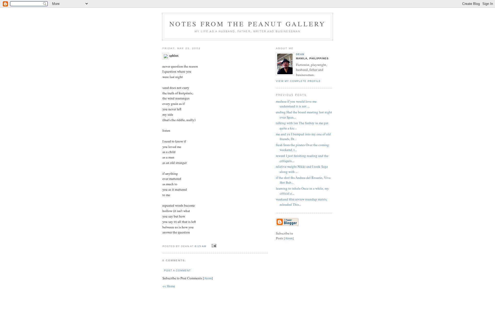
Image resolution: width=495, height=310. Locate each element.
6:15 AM (201, 246)
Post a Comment (177, 270)
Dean (300, 54)
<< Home (168, 286)
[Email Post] (213, 246)
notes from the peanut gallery (247, 23)
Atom (208, 278)
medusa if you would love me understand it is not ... (296, 104)
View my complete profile (298, 81)
